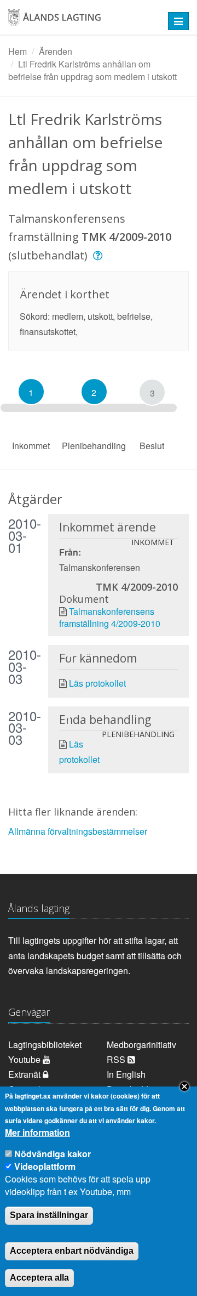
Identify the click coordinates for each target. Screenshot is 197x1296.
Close (184, 1086)
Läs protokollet (97, 683)
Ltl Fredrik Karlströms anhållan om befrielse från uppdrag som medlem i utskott (92, 70)
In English (126, 1074)
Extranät (25, 1074)
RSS (117, 1059)
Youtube (25, 1059)
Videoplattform (45, 1166)
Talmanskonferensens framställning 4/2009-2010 (109, 617)
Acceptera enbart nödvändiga (72, 1250)
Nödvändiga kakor (52, 1153)
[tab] (31, 391)
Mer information (37, 1133)
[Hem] (82, 21)
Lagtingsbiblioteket (45, 1044)
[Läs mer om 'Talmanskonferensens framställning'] (99, 255)
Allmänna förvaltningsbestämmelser (77, 831)
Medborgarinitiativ (141, 1044)
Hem (17, 51)
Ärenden (55, 51)
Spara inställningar (49, 1215)
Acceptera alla (39, 1277)
